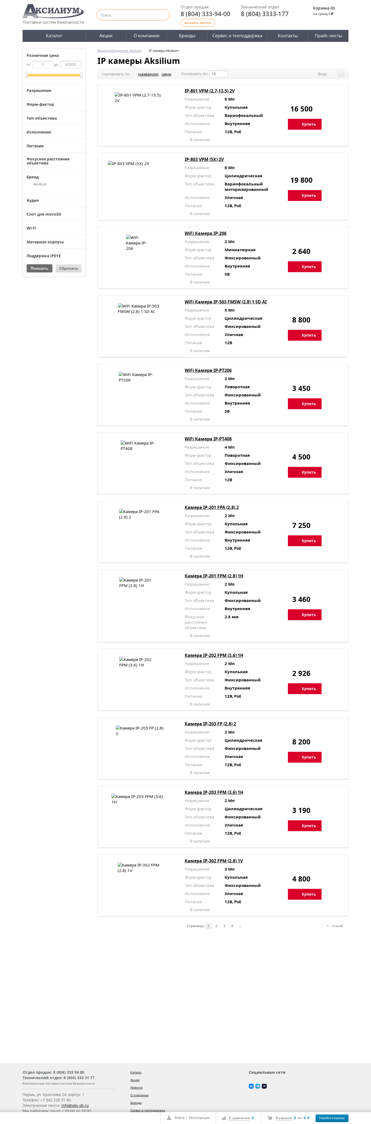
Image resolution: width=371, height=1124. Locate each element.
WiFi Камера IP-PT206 (208, 370)
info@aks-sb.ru (75, 1105)
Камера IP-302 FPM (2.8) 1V (214, 861)
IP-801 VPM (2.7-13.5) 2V (210, 91)
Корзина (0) (324, 8)
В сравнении (239, 1118)
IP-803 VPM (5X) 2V (204, 159)
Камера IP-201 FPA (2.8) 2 (212, 507)
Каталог (54, 36)
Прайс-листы (328, 36)
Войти (180, 1117)
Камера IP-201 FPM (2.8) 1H (214, 576)
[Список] (341, 73)
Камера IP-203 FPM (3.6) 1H (214, 792)
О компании (146, 36)
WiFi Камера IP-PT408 (208, 439)
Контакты (288, 36)
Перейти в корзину (332, 1118)
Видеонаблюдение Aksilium (120, 50)
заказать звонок (198, 22)
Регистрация (199, 1117)
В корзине (284, 1118)
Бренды (187, 36)
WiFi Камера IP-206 (206, 233)
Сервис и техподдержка (237, 36)
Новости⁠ (136, 1087)
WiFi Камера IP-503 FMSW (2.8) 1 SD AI (226, 302)
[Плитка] (333, 73)
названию (148, 74)
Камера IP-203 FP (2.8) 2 (210, 724)
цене (166, 74)
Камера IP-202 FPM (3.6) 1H (214, 655)
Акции (105, 36)
